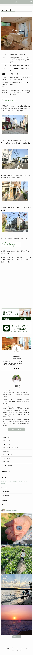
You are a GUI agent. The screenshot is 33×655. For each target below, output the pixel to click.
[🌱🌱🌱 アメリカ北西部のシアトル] (16, 589)
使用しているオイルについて (10, 447)
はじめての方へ (7, 437)
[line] (18, 368)
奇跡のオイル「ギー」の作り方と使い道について (14, 482)
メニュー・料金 (7, 440)
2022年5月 (6, 492)
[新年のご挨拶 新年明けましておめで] (16, 620)
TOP (5, 648)
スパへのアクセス (7, 455)
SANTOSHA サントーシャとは (9, 484)
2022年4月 (6, 495)
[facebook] (14, 368)
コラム (5, 504)
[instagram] (16, 368)
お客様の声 (6, 451)
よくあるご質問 (7, 458)
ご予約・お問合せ (7, 465)
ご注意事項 (6, 462)
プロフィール (6, 444)
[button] (31, 2)
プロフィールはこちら (16, 429)
